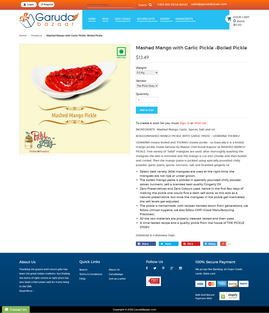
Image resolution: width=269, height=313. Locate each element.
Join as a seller (117, 278)
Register (49, 4)
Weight (141, 68)
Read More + (26, 290)
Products (36, 35)
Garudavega (116, 274)
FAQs (82, 278)
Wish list (200, 123)
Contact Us (17, 309)
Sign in (185, 123)
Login (30, 4)
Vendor (141, 81)
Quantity (142, 94)
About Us (114, 269)
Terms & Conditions (90, 274)
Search (83, 269)
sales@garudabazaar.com (209, 4)
